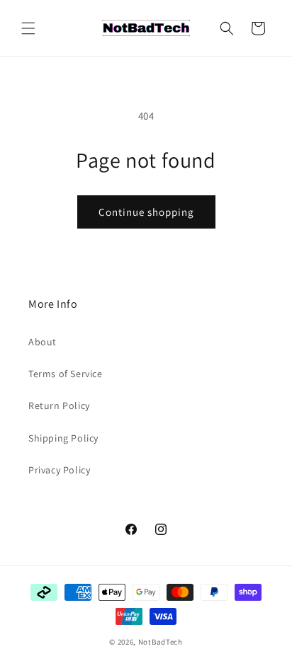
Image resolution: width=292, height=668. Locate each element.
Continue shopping (146, 212)
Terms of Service (65, 373)
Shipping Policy (63, 438)
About (42, 341)
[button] (28, 28)
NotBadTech (160, 642)
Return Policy (59, 405)
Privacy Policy (59, 469)
